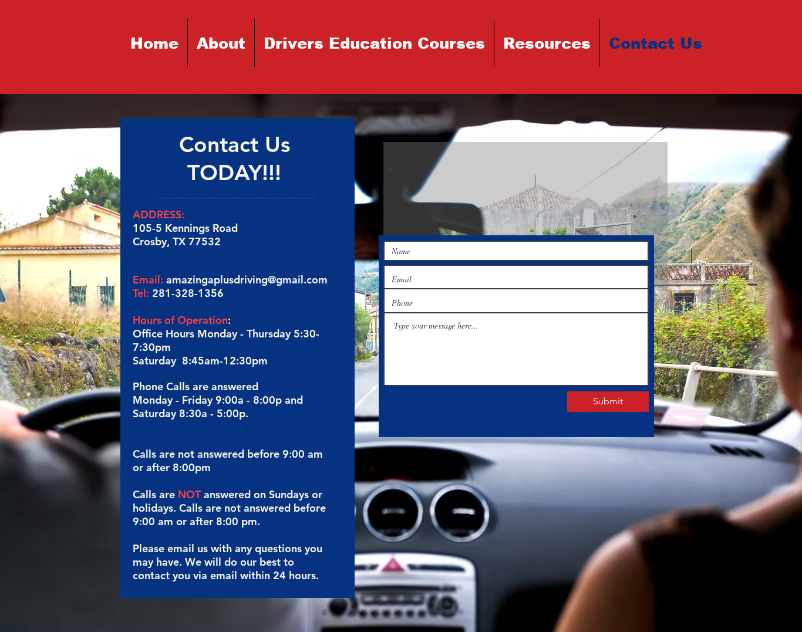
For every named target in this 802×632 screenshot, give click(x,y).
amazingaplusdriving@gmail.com (247, 279)
